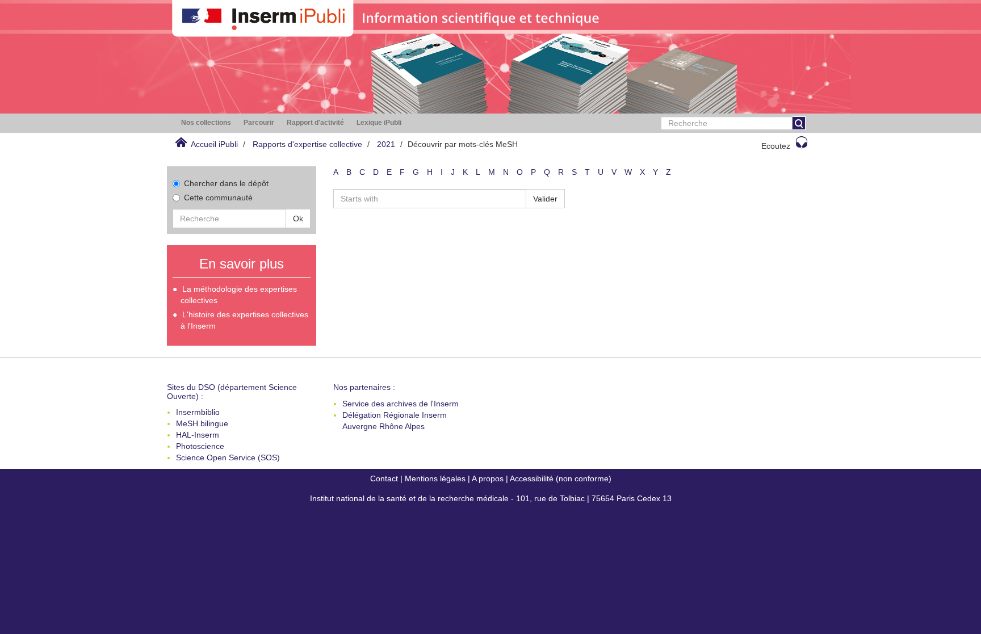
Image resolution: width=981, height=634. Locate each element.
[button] (206, 123)
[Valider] (799, 123)
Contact (384, 478)
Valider (545, 198)
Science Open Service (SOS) (228, 457)
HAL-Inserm (197, 434)
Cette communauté (218, 197)
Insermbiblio (198, 412)
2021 (386, 144)
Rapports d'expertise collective (307, 144)
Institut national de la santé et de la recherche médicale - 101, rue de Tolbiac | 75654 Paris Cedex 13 (491, 498)
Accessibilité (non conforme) (560, 478)
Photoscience (200, 446)
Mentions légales (435, 478)
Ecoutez (775, 145)
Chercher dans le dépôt (226, 183)
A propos (488, 478)
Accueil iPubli (214, 144)
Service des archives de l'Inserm (400, 403)
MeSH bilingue (202, 423)
